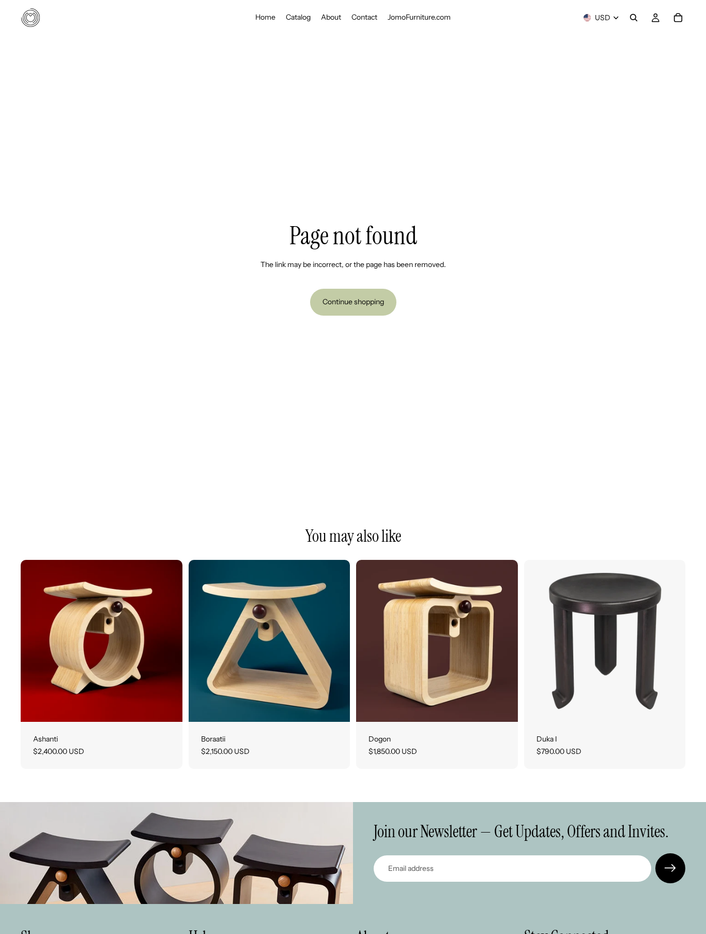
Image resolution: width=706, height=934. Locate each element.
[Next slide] (166, 641)
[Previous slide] (36, 641)
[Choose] (166, 705)
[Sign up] (670, 868)
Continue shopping (353, 301)
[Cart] (678, 17)
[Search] (633, 17)
